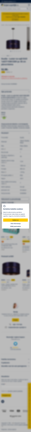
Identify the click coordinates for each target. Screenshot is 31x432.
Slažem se (15, 220)
